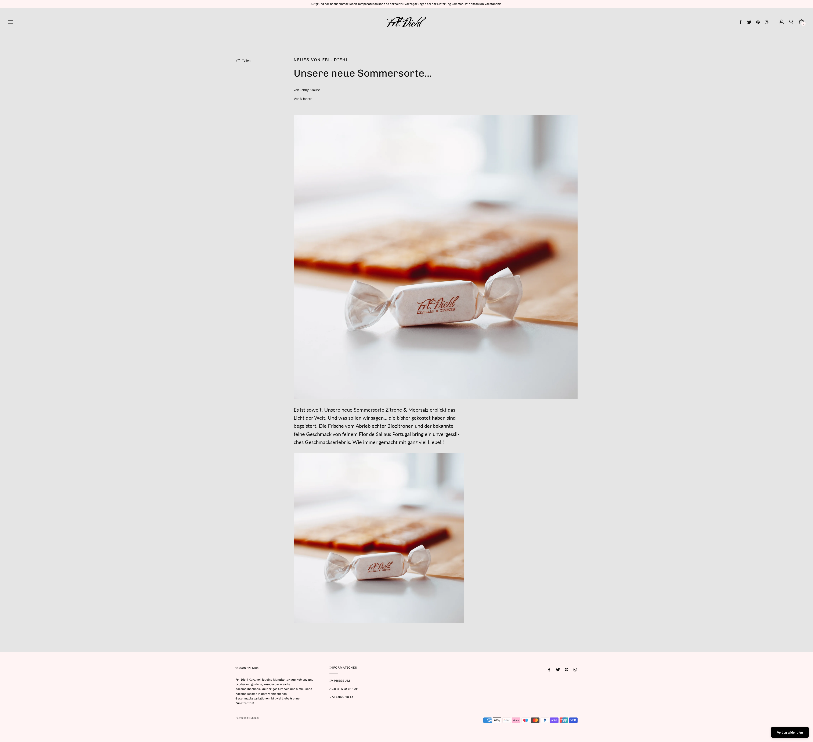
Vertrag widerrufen (790, 732)
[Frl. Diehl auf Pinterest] (758, 22)
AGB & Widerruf (343, 689)
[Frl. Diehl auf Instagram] (766, 22)
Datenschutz (341, 697)
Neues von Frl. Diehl (321, 59)
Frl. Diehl (253, 668)
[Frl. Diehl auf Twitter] (749, 22)
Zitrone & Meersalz (407, 410)
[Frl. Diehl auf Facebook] (740, 22)
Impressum (339, 681)
